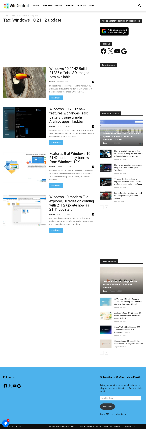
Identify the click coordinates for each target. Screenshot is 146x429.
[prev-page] (102, 207)
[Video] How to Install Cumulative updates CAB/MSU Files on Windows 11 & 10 (121, 136)
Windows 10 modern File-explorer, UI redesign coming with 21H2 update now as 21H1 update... (71, 203)
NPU (91, 5)
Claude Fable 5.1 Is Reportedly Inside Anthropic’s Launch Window (120, 284)
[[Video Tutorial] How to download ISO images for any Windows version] (105, 196)
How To (81, 5)
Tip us (98, 426)
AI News (70, 5)
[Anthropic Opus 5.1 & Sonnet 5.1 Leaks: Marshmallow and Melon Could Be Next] (105, 316)
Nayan (52, 82)
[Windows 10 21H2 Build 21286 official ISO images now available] (24, 82)
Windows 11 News (52, 5)
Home (5, 16)
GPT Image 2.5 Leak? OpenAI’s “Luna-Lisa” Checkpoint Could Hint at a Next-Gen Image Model (128, 301)
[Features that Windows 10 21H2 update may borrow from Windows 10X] (24, 167)
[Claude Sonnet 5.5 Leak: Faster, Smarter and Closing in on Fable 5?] (105, 344)
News (36, 5)
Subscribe (107, 406)
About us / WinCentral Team (82, 426)
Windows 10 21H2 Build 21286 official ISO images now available (69, 73)
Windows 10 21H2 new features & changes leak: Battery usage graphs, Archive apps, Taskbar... (68, 115)
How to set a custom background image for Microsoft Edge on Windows (128, 167)
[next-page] (106, 207)
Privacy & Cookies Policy (59, 426)
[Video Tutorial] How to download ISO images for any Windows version (128, 195)
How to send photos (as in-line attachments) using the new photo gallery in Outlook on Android (128, 153)
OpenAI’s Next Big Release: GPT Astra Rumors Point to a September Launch (127, 329)
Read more (55, 98)
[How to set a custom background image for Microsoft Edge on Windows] (105, 168)
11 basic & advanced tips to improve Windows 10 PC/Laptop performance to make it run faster (128, 181)
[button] (139, 6)
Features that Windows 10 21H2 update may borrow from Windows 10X (69, 158)
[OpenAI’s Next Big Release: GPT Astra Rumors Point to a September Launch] (105, 330)
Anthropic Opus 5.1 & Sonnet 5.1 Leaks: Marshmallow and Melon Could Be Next (127, 315)
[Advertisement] (48, 46)
